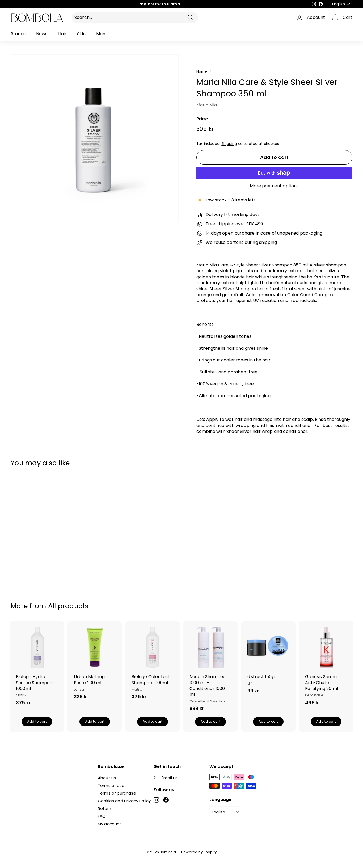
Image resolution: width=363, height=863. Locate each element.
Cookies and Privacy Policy (124, 801)
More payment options (274, 186)
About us (107, 777)
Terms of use (111, 785)
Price (202, 119)
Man (100, 34)
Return (104, 808)
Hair (62, 34)
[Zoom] (16, 138)
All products (68, 606)
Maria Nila (206, 105)
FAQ (101, 816)
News (42, 34)
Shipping (229, 143)
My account (109, 824)
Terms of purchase (117, 793)
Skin (81, 34)
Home (201, 71)
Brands (18, 34)
